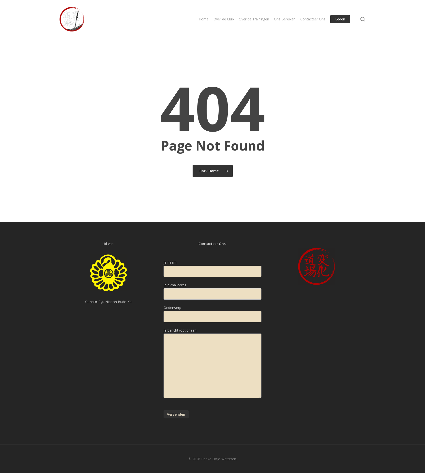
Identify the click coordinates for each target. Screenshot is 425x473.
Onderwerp (172, 307)
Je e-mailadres (175, 285)
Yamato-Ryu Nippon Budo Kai (108, 301)
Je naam (170, 262)
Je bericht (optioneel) (180, 330)
